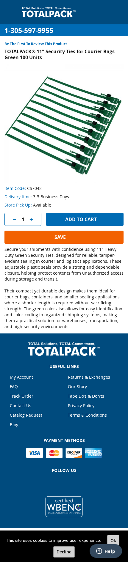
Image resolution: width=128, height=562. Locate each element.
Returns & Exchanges (89, 377)
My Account (21, 377)
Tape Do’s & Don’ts (86, 396)
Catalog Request (26, 415)
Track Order (21, 396)
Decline (64, 552)
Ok (113, 540)
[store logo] (49, 12)
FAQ (14, 386)
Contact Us (20, 405)
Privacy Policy (81, 405)
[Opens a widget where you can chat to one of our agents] (105, 551)
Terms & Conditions (87, 415)
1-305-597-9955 (28, 30)
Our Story (77, 386)
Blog (14, 424)
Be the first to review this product (35, 43)
